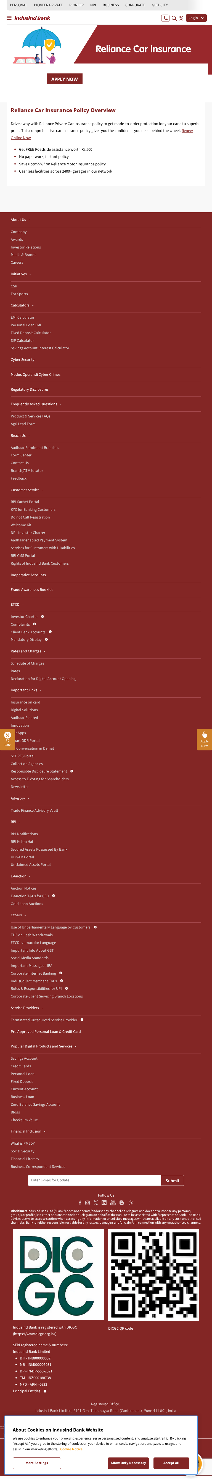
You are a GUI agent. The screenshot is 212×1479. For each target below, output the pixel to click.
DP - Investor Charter (28, 533)
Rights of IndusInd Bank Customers (40, 563)
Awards (17, 239)
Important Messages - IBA (31, 966)
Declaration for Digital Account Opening (43, 679)
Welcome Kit (21, 525)
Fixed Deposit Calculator (31, 333)
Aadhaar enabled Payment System (39, 540)
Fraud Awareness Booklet (32, 589)
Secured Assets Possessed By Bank (39, 849)
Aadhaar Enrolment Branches (35, 448)
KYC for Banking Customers (33, 509)
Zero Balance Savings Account (35, 1104)
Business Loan (22, 1097)
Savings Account (24, 1058)
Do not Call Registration (30, 517)
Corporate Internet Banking (33, 973)
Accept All (171, 1463)
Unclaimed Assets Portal (31, 864)
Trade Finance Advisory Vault (34, 810)
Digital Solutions (24, 710)
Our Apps (18, 733)
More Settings (37, 1463)
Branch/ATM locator (27, 470)
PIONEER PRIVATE (48, 5)
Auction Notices (23, 888)
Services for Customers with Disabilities (43, 548)
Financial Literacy (25, 1159)
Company (19, 232)
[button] (204, 739)
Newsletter (20, 787)
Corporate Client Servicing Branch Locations (47, 996)
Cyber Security (23, 360)
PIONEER (76, 5)
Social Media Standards (30, 958)
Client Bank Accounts (28, 632)
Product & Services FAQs (30, 416)
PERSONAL (18, 5)
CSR (14, 286)
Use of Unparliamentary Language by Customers (51, 927)
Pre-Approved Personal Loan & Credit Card (46, 1031)
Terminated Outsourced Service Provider (44, 1020)
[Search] (174, 18)
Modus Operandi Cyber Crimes (35, 374)
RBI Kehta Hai (22, 842)
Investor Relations (26, 247)
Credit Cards (21, 1066)
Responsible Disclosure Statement (39, 771)
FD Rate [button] (7, 742)
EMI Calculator (23, 317)
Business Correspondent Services (38, 1167)
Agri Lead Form (23, 424)
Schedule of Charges (27, 663)
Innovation (20, 725)
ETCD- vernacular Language (33, 943)
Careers (17, 262)
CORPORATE (135, 5)
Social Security (23, 1151)
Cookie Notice (71, 1449)
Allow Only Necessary (128, 1463)
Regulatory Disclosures (30, 389)
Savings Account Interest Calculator (40, 348)
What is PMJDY (23, 1143)
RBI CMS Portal (23, 556)
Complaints (20, 624)
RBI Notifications (24, 834)
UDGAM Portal (22, 857)
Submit (172, 1181)
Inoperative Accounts (28, 575)
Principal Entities (26, 1391)
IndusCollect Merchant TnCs (34, 981)
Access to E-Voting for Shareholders (40, 779)
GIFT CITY (160, 5)
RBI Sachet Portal (25, 502)
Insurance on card (25, 702)
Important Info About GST (32, 950)
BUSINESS (111, 5)
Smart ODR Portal (25, 741)
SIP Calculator (22, 340)
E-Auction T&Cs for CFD (30, 896)
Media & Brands (23, 255)
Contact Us (20, 463)
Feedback (18, 478)
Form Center (21, 455)
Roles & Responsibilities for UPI (36, 988)
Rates (15, 671)
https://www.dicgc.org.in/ (34, 1334)
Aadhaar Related (24, 718)
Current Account (24, 1089)
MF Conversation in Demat (32, 748)
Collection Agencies (27, 764)
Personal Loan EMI (26, 325)
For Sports (19, 294)
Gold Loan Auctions (27, 904)
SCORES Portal (23, 756)
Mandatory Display (26, 639)
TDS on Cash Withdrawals (32, 935)
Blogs (15, 1112)
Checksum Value (24, 1120)
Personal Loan (23, 1074)
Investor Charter (24, 617)
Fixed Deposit (22, 1081)
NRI (93, 5)
